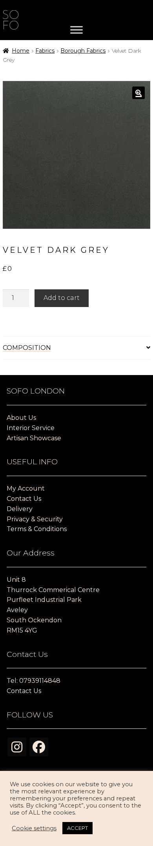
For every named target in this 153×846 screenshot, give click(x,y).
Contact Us (24, 498)
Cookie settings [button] (34, 828)
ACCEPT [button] (77, 828)
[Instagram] (16, 746)
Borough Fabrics (83, 50)
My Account (26, 488)
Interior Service (31, 428)
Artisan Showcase (34, 438)
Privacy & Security (35, 519)
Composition (27, 347)
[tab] (77, 348)
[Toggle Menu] (76, 30)
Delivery (20, 509)
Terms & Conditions (37, 529)
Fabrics (45, 50)
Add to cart (62, 298)
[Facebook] (38, 746)
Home (20, 50)
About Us (21, 417)
